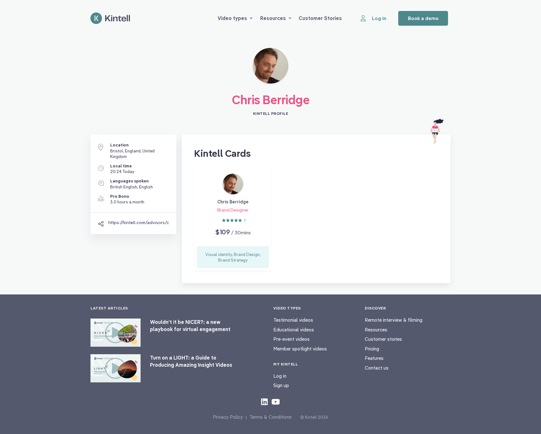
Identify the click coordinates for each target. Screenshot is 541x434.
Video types (232, 18)
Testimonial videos (293, 320)
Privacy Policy (228, 417)
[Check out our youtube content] (275, 401)
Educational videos (293, 330)
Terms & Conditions (271, 417)
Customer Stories (320, 18)
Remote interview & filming (393, 320)
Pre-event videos (291, 339)
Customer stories (383, 339)
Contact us (377, 368)
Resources (273, 18)
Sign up (281, 385)
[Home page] (110, 18)
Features (374, 358)
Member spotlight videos (300, 349)
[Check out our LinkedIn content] (264, 401)
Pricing (372, 349)
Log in (279, 376)
